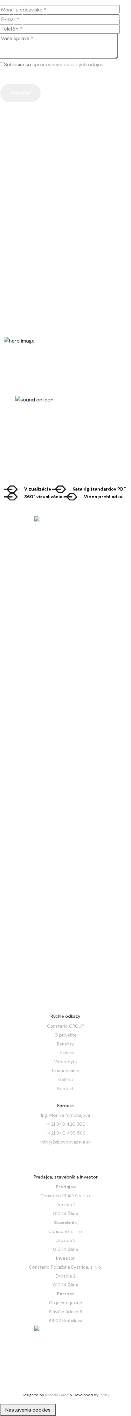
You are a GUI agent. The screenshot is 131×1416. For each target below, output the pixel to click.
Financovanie (65, 1070)
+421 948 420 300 (66, 1124)
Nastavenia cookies (28, 1409)
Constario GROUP (65, 1026)
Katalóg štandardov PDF (99, 489)
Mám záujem (80, 240)
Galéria (65, 1079)
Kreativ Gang (57, 1395)
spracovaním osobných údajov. (68, 64)
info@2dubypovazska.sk (65, 1142)
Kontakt (65, 1088)
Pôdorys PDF (38, 241)
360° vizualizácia (43, 496)
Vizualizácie (38, 489)
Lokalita (66, 1053)
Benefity (65, 1044)
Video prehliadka (103, 496)
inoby (105, 1395)
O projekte (65, 1035)
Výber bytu (65, 1062)
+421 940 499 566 (66, 1133)
